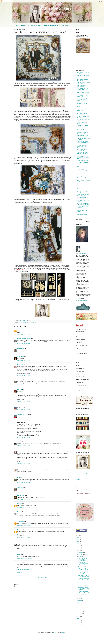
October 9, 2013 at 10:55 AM (23, 401)
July (79, 602)
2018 (78, 541)
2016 (78, 545)
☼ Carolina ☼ (20, 356)
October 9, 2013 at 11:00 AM (23, 418)
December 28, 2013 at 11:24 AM (24, 558)
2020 (78, 537)
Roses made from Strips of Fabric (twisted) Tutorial (83, 178)
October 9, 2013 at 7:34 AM (23, 352)
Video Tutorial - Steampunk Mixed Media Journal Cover (83, 73)
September (81, 598)
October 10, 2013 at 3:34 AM (23, 507)
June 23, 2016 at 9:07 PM (23, 569)
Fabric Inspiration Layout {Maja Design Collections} (83, 572)
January (80, 613)
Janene (19, 441)
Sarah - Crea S (20, 364)
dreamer (19, 562)
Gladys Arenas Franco (22, 406)
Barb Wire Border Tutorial (82, 215)
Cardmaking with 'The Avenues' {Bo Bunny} (83, 592)
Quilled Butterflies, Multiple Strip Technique (83, 198)
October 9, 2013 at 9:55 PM (23, 499)
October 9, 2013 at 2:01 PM (23, 473)
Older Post (68, 575)
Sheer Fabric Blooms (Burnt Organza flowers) (83, 195)
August (80, 600)
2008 (78, 624)
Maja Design (25, 322)
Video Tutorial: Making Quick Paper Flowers (83, 108)
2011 (78, 618)
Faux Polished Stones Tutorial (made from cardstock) (82, 175)
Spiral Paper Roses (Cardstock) (81, 189)
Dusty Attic (20, 322)
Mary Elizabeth (20, 542)
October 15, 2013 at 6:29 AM (23, 537)
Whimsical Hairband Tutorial (83, 162)
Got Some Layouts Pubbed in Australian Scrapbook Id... (83, 563)
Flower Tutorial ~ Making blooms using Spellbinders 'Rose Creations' (83, 142)
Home (16, 25)
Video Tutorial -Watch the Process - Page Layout (82, 89)
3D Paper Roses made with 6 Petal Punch (83, 171)
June (79, 604)
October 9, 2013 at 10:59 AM (23, 409)
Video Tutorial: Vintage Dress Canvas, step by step (83, 103)
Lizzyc (18, 511)
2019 (78, 539)
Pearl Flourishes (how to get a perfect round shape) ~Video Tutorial (83, 182)
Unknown (19, 329)
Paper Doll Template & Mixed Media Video (82, 114)
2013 (78, 550)
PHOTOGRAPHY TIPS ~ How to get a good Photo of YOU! (83, 157)
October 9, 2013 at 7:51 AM (23, 375)
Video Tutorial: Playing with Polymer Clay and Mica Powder (83, 99)
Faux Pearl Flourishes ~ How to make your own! (82, 214)
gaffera (54, 632)
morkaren (19, 379)
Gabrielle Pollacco (81, 253)
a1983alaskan (20, 521)
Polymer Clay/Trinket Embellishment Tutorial (82, 130)
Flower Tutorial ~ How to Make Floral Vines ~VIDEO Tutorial (83, 153)
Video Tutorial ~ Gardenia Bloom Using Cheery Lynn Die (83, 92)
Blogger (64, 632)
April (79, 608)
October (80, 556)
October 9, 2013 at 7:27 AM (23, 334)
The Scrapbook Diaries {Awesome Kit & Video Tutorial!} (83, 588)
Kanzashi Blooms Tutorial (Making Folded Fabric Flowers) (82, 210)
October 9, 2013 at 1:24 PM (23, 463)
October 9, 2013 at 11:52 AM (23, 437)
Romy (18, 467)
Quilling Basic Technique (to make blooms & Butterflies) (83, 204)
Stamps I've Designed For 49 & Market (56, 25)
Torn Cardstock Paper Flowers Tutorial (82, 168)
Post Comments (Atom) (25, 580)
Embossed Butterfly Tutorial (83, 160)
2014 (78, 549)
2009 (78, 622)
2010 (78, 620)
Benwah (19, 529)
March (80, 610)
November (80, 554)
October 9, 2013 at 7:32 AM (23, 343)
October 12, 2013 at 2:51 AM (23, 525)
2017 (78, 543)
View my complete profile (81, 300)
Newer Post (17, 575)
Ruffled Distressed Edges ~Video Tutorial (82, 192)
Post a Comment (19, 572)
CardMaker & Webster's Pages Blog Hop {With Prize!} (83, 580)
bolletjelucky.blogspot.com (23, 338)
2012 (78, 616)
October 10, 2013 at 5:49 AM (23, 517)
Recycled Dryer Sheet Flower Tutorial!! (82, 150)
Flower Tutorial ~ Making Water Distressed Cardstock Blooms (83, 165)
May (79, 606)
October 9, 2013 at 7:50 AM (23, 360)
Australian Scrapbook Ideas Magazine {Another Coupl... (83, 559)
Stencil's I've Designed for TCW (31, 25)
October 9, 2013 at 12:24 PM (23, 445)
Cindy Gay (19, 487)
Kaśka (18, 554)
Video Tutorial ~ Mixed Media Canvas (82, 96)
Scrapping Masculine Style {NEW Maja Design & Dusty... (83, 584)
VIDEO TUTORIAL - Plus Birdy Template (82, 86)
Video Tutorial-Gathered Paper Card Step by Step (82, 80)
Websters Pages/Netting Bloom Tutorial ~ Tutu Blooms (82, 146)
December (80, 552)
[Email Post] (34, 320)
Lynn (18, 477)
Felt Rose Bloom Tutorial (82, 125)
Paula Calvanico (21, 450)
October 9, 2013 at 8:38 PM (23, 482)
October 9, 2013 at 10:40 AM (23, 385)
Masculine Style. (32, 322)
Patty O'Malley (20, 348)
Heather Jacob (20, 495)
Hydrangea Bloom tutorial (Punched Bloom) (82, 133)
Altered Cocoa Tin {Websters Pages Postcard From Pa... (83, 568)
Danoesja (19, 389)
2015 (78, 547)
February (80, 611)
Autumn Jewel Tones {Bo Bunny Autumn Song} (83, 576)
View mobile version (42, 577)
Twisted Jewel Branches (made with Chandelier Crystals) (82, 186)
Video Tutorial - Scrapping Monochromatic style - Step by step (83, 76)
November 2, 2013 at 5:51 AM (24, 550)
